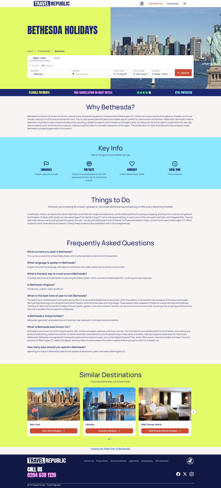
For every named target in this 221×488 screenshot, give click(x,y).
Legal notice (134, 461)
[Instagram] (192, 475)
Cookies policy (147, 461)
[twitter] (185, 475)
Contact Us (88, 461)
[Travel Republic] (52, 4)
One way (35, 65)
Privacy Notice (102, 461)
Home (30, 51)
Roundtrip (49, 65)
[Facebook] (178, 475)
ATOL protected (161, 461)
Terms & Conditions (118, 461)
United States (43, 51)
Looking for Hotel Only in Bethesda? (110, 448)
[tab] (39, 58)
